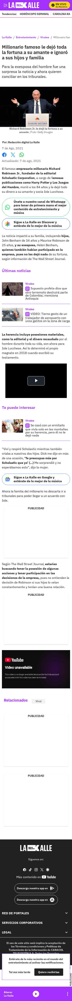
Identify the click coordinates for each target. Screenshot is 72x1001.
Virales (44, 37)
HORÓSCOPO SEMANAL (34, 14)
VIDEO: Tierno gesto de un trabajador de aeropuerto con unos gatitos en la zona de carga (47, 317)
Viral (38, 701)
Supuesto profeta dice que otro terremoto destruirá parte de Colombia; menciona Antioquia (46, 293)
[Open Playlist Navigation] (67, 994)
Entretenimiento (26, 37)
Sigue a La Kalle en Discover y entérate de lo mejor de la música (38, 224)
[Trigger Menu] (5, 5)
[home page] (36, 848)
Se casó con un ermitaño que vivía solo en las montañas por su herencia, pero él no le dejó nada (46, 430)
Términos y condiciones (29, 946)
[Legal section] (66, 932)
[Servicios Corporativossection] (66, 922)
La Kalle (7, 37)
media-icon (36, 994)
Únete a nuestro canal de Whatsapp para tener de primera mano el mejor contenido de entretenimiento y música (40, 207)
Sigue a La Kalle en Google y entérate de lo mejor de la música (38, 479)
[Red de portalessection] (66, 913)
